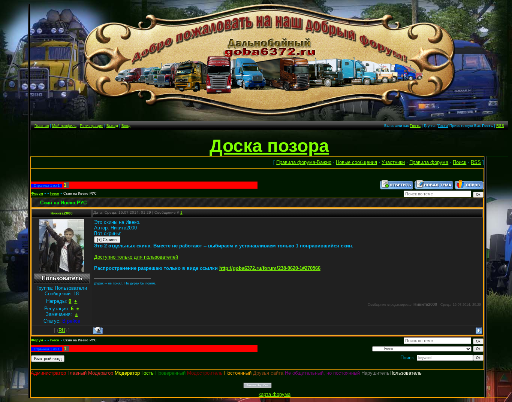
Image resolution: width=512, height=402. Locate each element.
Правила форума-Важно (303, 162)
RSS (500, 126)
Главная (41, 126)
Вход (125, 126)
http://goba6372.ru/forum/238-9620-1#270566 (269, 268)
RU (61, 330)
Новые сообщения (356, 162)
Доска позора (269, 146)
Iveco (54, 193)
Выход (112, 126)
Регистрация (91, 126)
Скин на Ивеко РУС (80, 193)
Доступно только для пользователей (136, 257)
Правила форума (428, 162)
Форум (37, 193)
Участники (393, 162)
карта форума (274, 394)
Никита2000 (62, 213)
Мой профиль (64, 126)
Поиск (459, 162)
